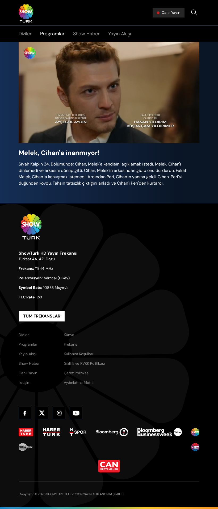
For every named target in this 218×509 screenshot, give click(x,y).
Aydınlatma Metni (78, 382)
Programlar (52, 34)
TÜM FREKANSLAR (41, 316)
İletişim (24, 382)
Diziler (25, 34)
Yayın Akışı (119, 34)
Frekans (70, 344)
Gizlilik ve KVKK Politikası (84, 363)
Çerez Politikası (76, 373)
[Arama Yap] (194, 12)
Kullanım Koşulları (78, 353)
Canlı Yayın (28, 373)
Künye (69, 334)
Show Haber (86, 34)
